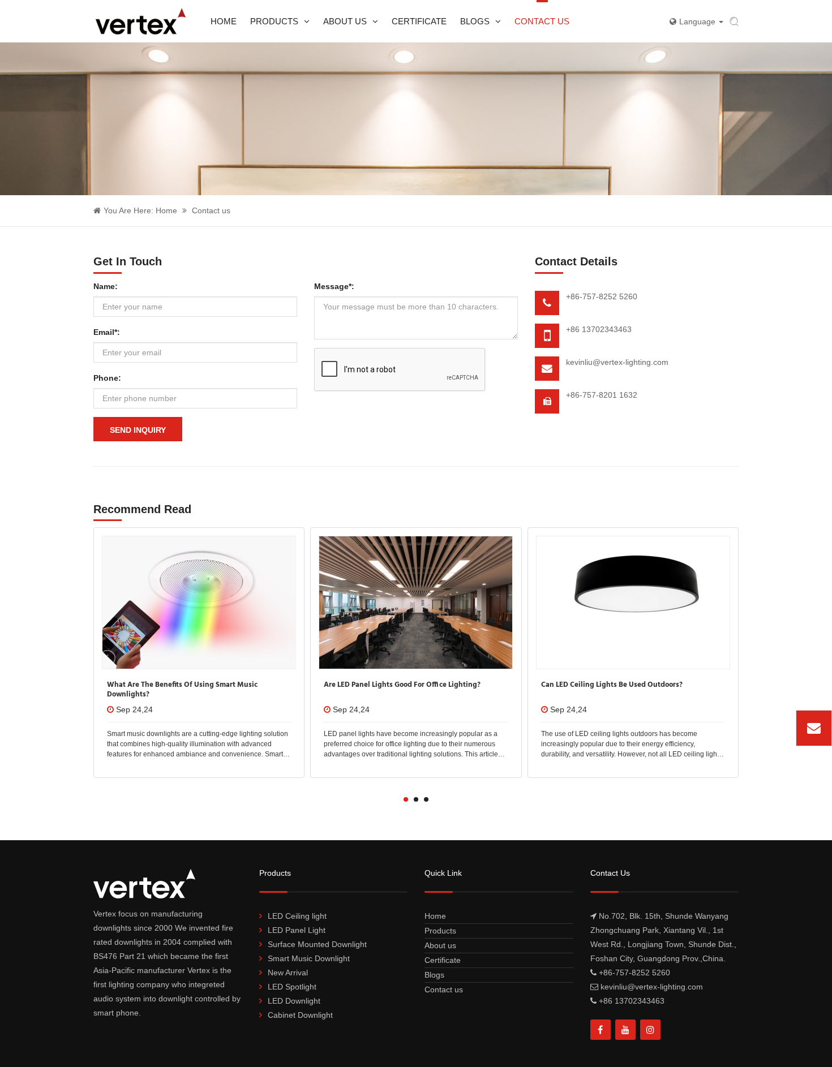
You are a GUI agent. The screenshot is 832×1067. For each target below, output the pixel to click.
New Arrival (288, 972)
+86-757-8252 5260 (601, 296)
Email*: (106, 332)
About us (345, 21)
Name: (105, 286)
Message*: (334, 286)
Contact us (541, 21)
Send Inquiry (138, 429)
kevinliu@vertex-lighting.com (617, 362)
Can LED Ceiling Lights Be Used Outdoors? (612, 685)
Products (274, 21)
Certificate (419, 21)
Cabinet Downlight (300, 1014)
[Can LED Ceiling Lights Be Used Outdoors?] (633, 602)
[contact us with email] (814, 728)
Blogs (475, 21)
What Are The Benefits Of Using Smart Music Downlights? (182, 689)
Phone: (107, 377)
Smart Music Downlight (309, 958)
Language (698, 21)
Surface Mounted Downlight (317, 944)
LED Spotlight (292, 986)
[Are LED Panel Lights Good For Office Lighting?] (416, 602)
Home (224, 21)
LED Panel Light (296, 930)
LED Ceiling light (297, 915)
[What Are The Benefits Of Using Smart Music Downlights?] (199, 602)
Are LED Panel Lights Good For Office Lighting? (402, 685)
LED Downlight (294, 1000)
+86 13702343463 (599, 329)
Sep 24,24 (134, 709)
